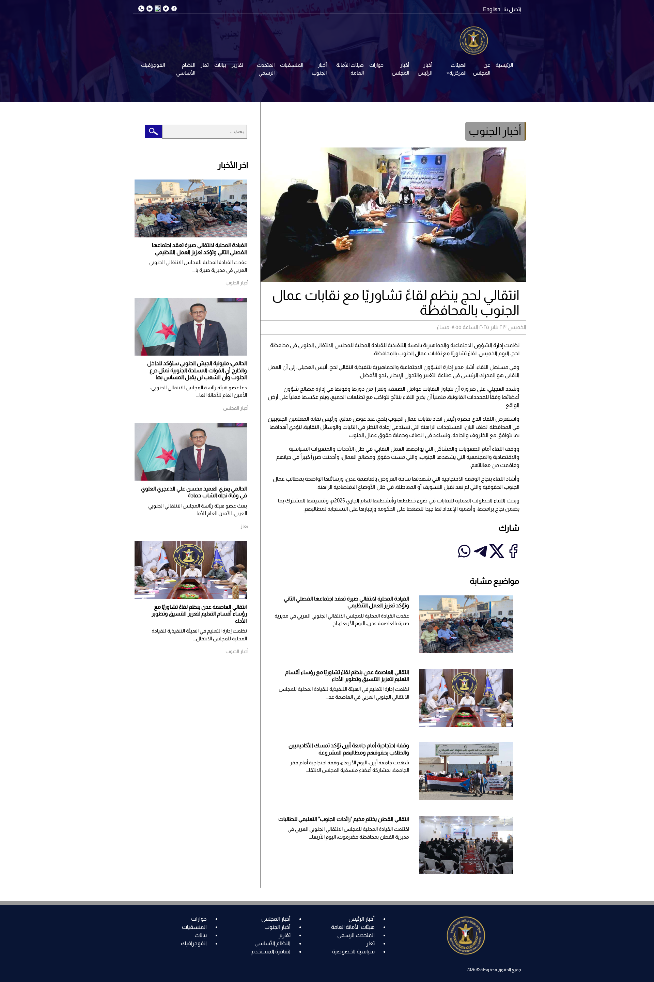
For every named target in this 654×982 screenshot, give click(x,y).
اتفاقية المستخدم (271, 951)
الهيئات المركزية (457, 69)
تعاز (205, 65)
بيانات (220, 65)
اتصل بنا (512, 9)
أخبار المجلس (400, 69)
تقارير (237, 65)
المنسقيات (291, 65)
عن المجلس (481, 69)
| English (492, 9)
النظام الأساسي (185, 69)
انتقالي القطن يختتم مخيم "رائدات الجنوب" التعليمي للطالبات (343, 819)
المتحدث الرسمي (266, 69)
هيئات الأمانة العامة (350, 69)
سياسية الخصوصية (353, 951)
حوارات (376, 65)
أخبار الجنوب (319, 69)
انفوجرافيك (153, 65)
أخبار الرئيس (425, 69)
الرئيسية (504, 65)
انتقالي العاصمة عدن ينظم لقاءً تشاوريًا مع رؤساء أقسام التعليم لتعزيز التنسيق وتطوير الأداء (199, 614)
